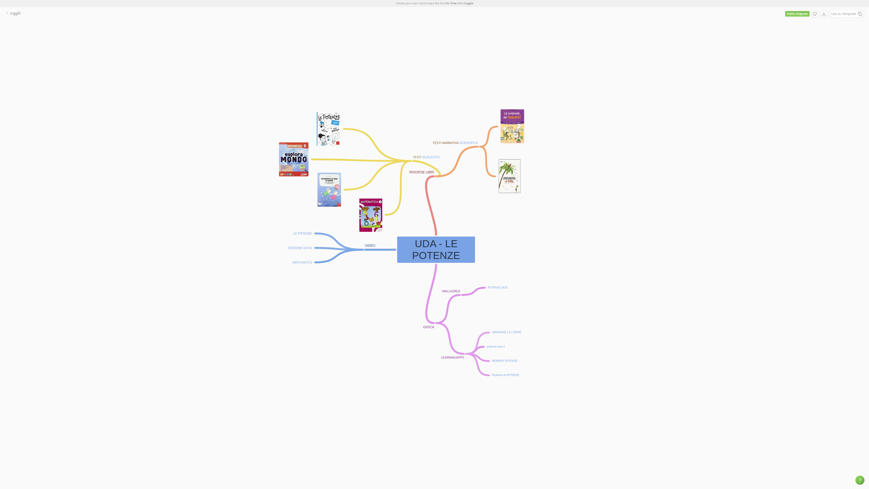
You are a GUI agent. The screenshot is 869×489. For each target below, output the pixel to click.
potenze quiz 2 (496, 346)
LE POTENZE (303, 233)
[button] (859, 480)
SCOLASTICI (431, 157)
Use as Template (843, 14)
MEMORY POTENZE (505, 360)
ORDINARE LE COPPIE (506, 332)
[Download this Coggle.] (824, 13)
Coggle (468, 3)
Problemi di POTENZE (505, 375)
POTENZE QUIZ (498, 287)
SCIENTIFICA (468, 143)
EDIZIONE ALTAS (300, 247)
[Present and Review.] (815, 14)
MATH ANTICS (302, 262)
